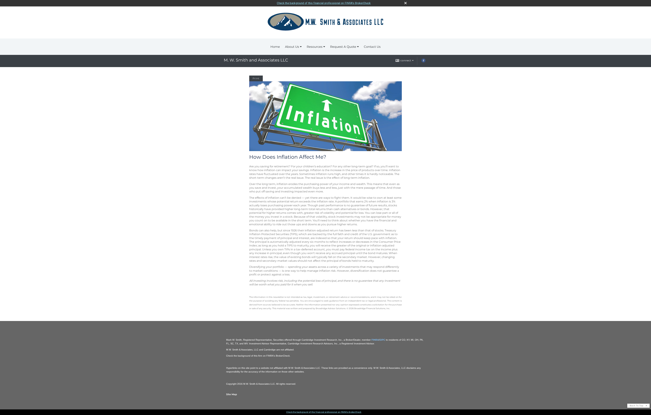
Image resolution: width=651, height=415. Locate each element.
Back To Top (637, 405)
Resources (314, 47)
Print (256, 78)
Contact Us (372, 47)
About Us (292, 47)
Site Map (231, 394)
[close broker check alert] (405, 3)
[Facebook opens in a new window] (423, 61)
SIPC (382, 339)
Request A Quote (343, 47)
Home (275, 47)
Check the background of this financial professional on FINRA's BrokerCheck (324, 3)
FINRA (375, 339)
